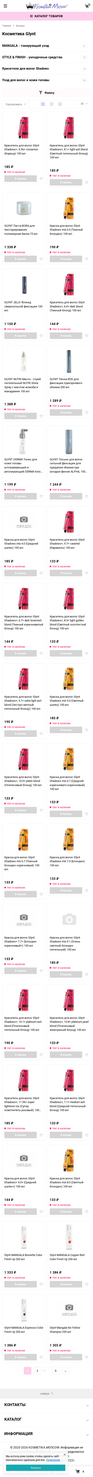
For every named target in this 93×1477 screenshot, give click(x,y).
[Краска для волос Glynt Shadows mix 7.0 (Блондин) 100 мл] (69, 839)
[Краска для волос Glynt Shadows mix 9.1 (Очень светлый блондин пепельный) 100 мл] (69, 919)
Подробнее (53, 1460)
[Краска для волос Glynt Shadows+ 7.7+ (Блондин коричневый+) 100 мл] (23, 919)
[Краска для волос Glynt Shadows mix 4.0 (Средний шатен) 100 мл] (23, 521)
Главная (6, 25)
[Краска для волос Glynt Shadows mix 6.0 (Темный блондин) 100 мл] (69, 207)
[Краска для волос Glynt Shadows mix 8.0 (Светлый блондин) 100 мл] (69, 1160)
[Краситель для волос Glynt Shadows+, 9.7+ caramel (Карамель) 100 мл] (69, 521)
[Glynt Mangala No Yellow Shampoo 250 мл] (69, 1309)
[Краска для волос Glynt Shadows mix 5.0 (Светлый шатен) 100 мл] (69, 678)
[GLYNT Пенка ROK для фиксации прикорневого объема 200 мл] (69, 361)
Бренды (20, 25)
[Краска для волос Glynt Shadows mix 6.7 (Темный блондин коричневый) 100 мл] (23, 839)
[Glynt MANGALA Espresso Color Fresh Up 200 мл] (23, 1309)
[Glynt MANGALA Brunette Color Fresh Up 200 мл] (23, 1237)
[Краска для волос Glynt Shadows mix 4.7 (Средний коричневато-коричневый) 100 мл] (69, 759)
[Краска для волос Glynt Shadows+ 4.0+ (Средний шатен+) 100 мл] (23, 1160)
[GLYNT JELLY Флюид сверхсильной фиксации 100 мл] (23, 284)
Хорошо (36, 1468)
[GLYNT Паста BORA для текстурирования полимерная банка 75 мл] (23, 207)
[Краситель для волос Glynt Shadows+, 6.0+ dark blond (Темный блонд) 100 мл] (69, 284)
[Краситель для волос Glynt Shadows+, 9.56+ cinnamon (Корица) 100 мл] (23, 127)
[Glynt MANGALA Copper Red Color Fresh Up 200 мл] (69, 1237)
